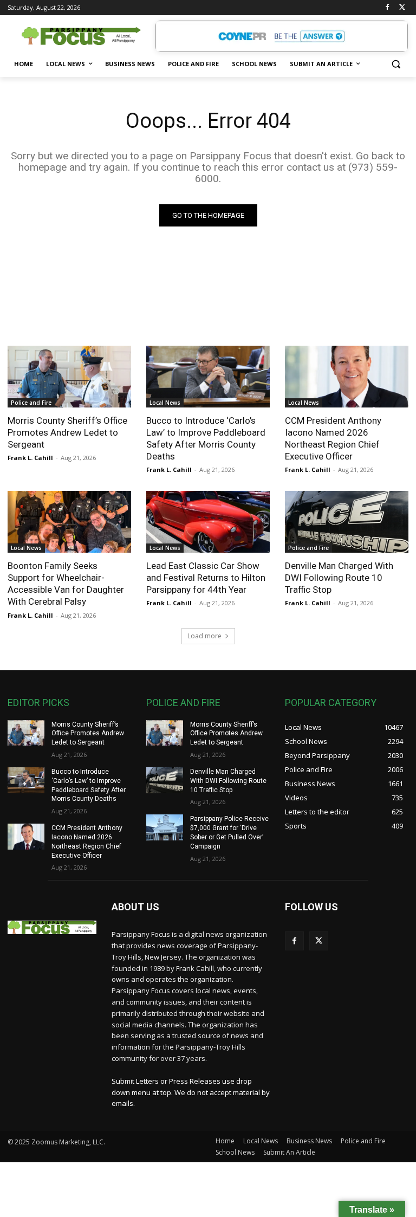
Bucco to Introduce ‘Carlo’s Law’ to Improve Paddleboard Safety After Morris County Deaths (205, 438)
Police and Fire (31, 402)
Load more (204, 635)
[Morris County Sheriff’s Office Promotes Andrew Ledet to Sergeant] (69, 376)
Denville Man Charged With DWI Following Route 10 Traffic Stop (339, 577)
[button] (395, 64)
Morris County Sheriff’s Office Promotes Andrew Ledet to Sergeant (67, 432)
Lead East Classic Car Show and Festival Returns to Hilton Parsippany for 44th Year (205, 577)
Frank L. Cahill (30, 458)
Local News (165, 402)
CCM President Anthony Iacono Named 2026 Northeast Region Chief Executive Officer (333, 438)
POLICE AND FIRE (183, 702)
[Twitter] (402, 8)
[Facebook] (387, 8)
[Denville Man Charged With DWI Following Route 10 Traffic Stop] (346, 522)
